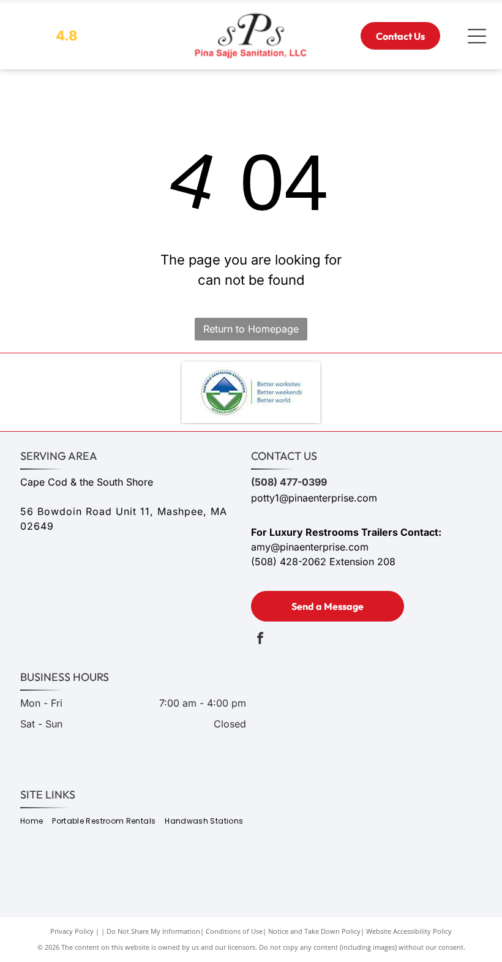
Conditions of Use (234, 931)
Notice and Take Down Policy (314, 931)
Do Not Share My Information (153, 931)
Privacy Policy (72, 931)
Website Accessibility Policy (409, 931)
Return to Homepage (251, 329)
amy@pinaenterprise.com (310, 547)
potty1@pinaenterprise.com (314, 498)
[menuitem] (36, 821)
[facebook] (260, 639)
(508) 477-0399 (289, 482)
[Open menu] (477, 36)
